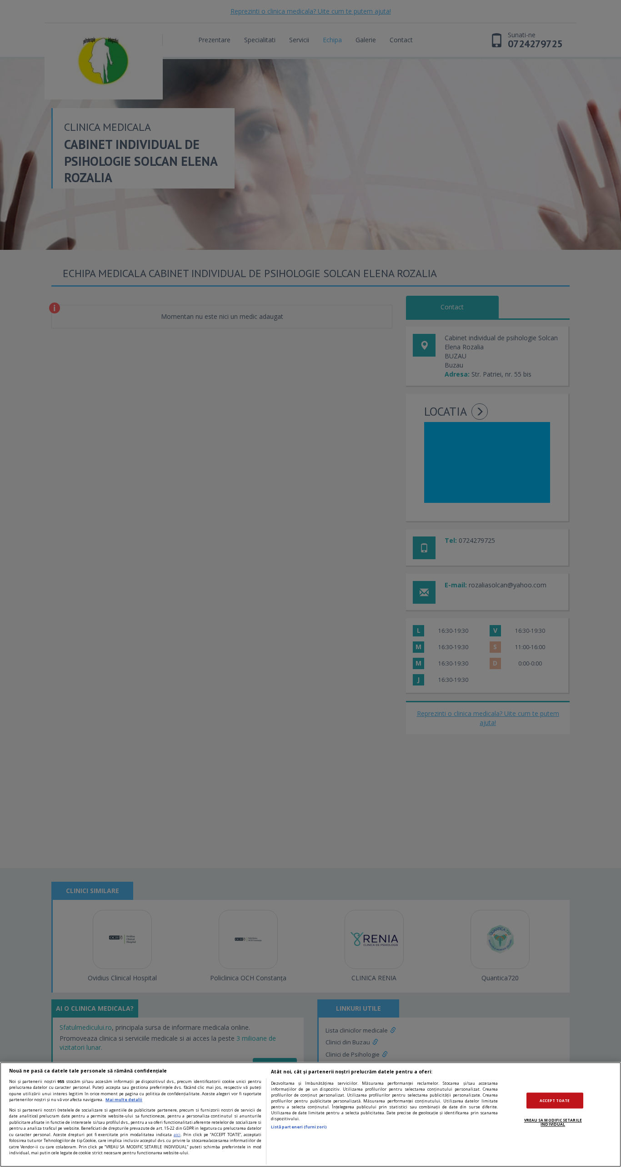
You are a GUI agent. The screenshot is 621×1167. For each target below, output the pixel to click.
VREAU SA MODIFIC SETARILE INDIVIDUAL (553, 1122)
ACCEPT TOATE (555, 1100)
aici (177, 1134)
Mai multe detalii (123, 1099)
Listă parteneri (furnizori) (299, 1127)
